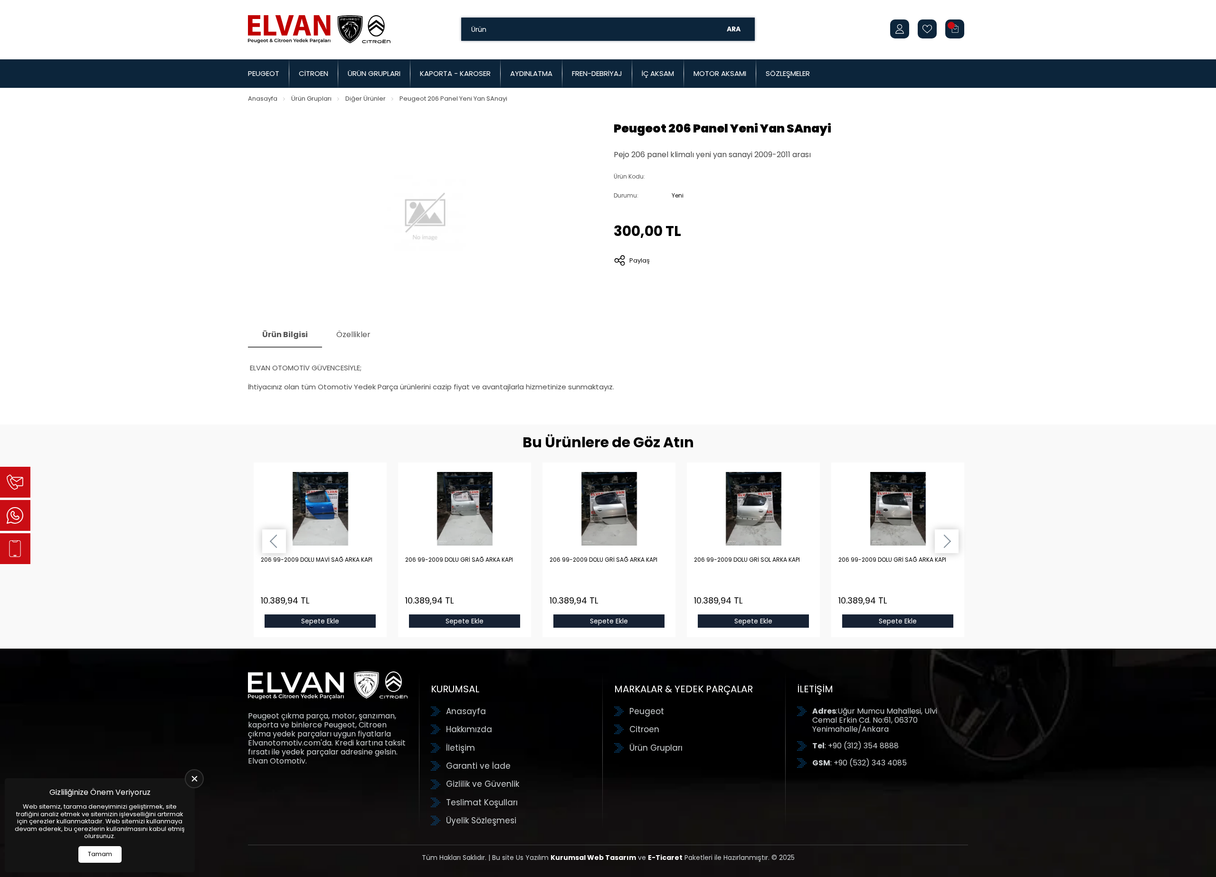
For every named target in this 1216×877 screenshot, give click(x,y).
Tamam (100, 853)
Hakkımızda (469, 729)
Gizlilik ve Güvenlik (482, 784)
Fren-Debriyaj (597, 73)
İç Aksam (658, 73)
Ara (734, 29)
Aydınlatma (531, 73)
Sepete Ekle (320, 621)
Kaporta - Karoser (455, 73)
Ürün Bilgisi (285, 334)
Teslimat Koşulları (482, 802)
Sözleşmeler (788, 73)
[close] (194, 778)
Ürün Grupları (374, 73)
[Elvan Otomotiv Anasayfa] (319, 29)
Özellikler (353, 334)
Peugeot (263, 73)
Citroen (313, 73)
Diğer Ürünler (365, 98)
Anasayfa (262, 98)
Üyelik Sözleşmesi (481, 820)
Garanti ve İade (478, 766)
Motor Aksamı (720, 73)
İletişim (460, 748)
